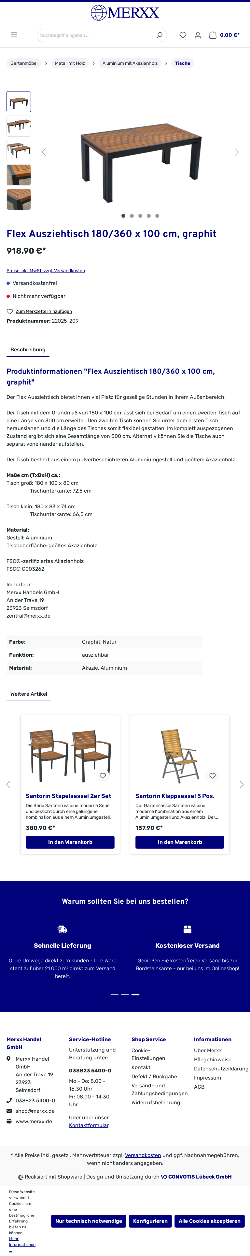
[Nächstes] (237, 151)
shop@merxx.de (34, 1111)
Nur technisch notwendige (88, 1221)
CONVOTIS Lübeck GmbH (200, 1177)
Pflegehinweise (212, 1059)
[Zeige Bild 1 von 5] (123, 216)
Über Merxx (208, 1050)
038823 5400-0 (34, 1100)
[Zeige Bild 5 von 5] (157, 216)
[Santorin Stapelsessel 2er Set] (70, 756)
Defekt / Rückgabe (154, 1076)
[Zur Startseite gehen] (125, 13)
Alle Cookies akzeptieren (210, 1221)
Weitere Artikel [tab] (28, 694)
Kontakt (141, 1067)
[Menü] (14, 35)
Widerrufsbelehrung (156, 1102)
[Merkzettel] (182, 35)
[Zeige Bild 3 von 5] (140, 216)
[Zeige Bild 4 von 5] (149, 216)
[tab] (28, 350)
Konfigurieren (150, 1221)
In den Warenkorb (70, 842)
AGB (199, 1087)
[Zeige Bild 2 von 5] (132, 216)
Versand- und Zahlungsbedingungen (160, 1089)
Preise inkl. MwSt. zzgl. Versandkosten (46, 270)
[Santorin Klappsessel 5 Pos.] (179, 756)
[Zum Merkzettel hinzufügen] (102, 775)
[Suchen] (159, 35)
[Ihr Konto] (197, 35)
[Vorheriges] (43, 151)
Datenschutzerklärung (221, 1069)
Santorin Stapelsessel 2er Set (68, 796)
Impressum (207, 1078)
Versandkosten (143, 1155)
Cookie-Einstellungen (148, 1054)
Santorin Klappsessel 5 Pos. (175, 796)
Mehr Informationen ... (22, 1244)
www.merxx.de (33, 1121)
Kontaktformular (88, 1125)
